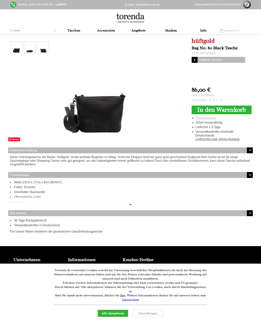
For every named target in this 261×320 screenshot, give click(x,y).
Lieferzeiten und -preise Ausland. (217, 139)
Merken (15, 139)
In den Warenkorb (221, 110)
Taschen (73, 30)
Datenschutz (130, 299)
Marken (171, 30)
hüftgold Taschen (210, 59)
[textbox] (33, 30)
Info (203, 30)
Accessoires (106, 30)
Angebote (138, 30)
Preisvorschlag (205, 118)
